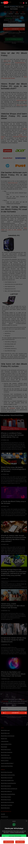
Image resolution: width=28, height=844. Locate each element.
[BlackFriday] (6, 2)
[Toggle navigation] (26, 3)
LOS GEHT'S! (15, 712)
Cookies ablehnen (20, 841)
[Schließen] (26, 821)
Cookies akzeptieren (8, 841)
